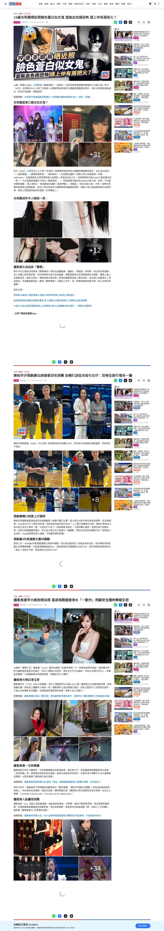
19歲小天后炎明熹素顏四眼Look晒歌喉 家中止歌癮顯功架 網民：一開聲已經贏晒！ (53, 306)
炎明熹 (36, 85)
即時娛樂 (27, 14)
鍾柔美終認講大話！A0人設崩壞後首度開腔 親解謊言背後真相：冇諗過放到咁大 (62, 815)
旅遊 (135, 62)
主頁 (15, 14)
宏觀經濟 (137, 124)
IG (36, 171)
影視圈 (136, 38)
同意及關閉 (142, 926)
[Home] (15, 4)
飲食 (135, 149)
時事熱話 (137, 100)
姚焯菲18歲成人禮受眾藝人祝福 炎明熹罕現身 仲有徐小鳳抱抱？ (45, 295)
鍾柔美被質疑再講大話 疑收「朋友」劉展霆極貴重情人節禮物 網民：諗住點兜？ (62, 782)
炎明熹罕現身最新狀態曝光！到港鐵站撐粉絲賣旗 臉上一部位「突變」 (58, 97)
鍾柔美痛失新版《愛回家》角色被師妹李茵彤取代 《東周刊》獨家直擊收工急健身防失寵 (66, 696)
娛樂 (20, 14)
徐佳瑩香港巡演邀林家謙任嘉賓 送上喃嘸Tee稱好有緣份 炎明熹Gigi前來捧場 (50, 300)
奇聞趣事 (137, 50)
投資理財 (137, 112)
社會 (135, 75)
